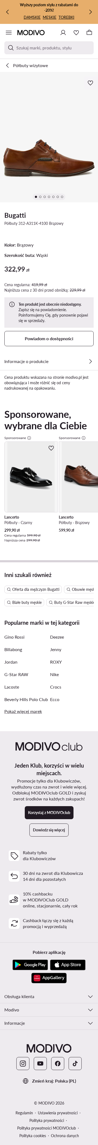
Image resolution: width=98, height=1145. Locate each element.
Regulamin (24, 1113)
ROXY (56, 661)
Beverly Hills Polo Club (26, 699)
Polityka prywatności (46, 1120)
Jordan (10, 661)
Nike (54, 674)
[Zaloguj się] (63, 32)
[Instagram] (22, 1063)
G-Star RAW (16, 674)
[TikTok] (75, 1063)
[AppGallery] (49, 978)
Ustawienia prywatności (58, 1113)
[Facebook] (57, 1063)
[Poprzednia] (7, 11)
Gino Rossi (14, 636)
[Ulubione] (76, 32)
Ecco (54, 699)
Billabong (13, 649)
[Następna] (90, 11)
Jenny (55, 649)
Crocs (55, 686)
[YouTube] (40, 1063)
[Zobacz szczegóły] (90, 361)
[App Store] (67, 965)
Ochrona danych (65, 1135)
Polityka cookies (32, 1135)
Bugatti (15, 215)
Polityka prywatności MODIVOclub (46, 1128)
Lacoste (11, 686)
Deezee (57, 636)
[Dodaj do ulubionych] (91, 82)
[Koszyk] (89, 32)
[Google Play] (30, 965)
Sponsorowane (15, 438)
